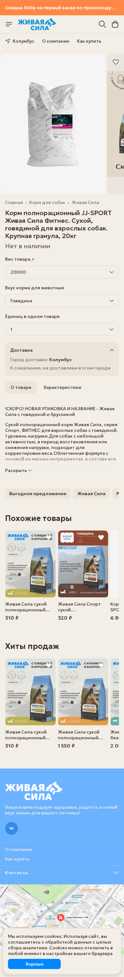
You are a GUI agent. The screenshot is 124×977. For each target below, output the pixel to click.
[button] (38, 494)
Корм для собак (47, 202)
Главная (14, 202)
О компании (55, 41)
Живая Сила (85, 202)
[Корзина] (115, 24)
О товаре (20, 387)
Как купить (89, 41)
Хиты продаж (32, 646)
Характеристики (62, 387)
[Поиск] (102, 24)
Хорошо (34, 964)
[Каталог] (9, 24)
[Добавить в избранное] (116, 62)
